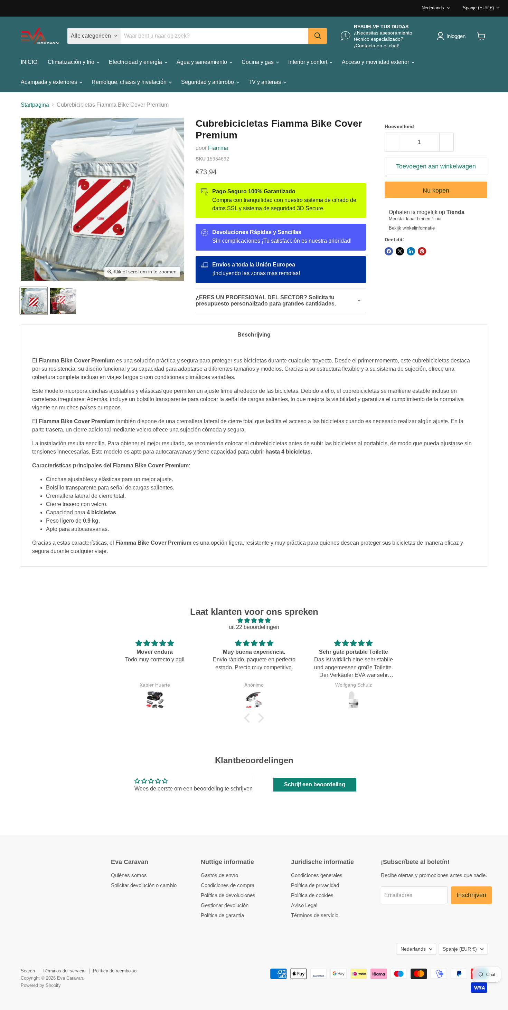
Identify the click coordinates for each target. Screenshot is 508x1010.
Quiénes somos (129, 875)
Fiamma (218, 148)
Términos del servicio (64, 970)
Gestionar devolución (224, 905)
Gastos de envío (219, 875)
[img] (254, 620)
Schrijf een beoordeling (314, 784)
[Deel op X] (400, 251)
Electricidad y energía (136, 62)
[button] (249, 718)
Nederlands (433, 7)
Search (28, 970)
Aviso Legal (304, 905)
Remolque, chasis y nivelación (130, 82)
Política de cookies (312, 895)
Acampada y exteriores (49, 82)
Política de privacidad (315, 885)
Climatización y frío (72, 62)
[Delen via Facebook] (389, 251)
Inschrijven (471, 895)
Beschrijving (254, 335)
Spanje (478, 7)
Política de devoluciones (228, 895)
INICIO (29, 62)
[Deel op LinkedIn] (411, 251)
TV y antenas (265, 82)
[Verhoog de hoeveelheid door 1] (447, 142)
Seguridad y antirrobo (208, 82)
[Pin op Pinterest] (422, 251)
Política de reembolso (115, 970)
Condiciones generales (316, 875)
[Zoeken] (317, 36)
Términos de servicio (314, 915)
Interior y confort (308, 62)
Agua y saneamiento (202, 62)
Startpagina (35, 105)
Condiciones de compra (227, 885)
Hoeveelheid (399, 126)
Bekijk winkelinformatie (412, 228)
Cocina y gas (258, 62)
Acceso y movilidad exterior (376, 62)
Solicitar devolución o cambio (144, 885)
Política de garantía (222, 915)
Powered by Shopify (41, 985)
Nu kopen (436, 190)
